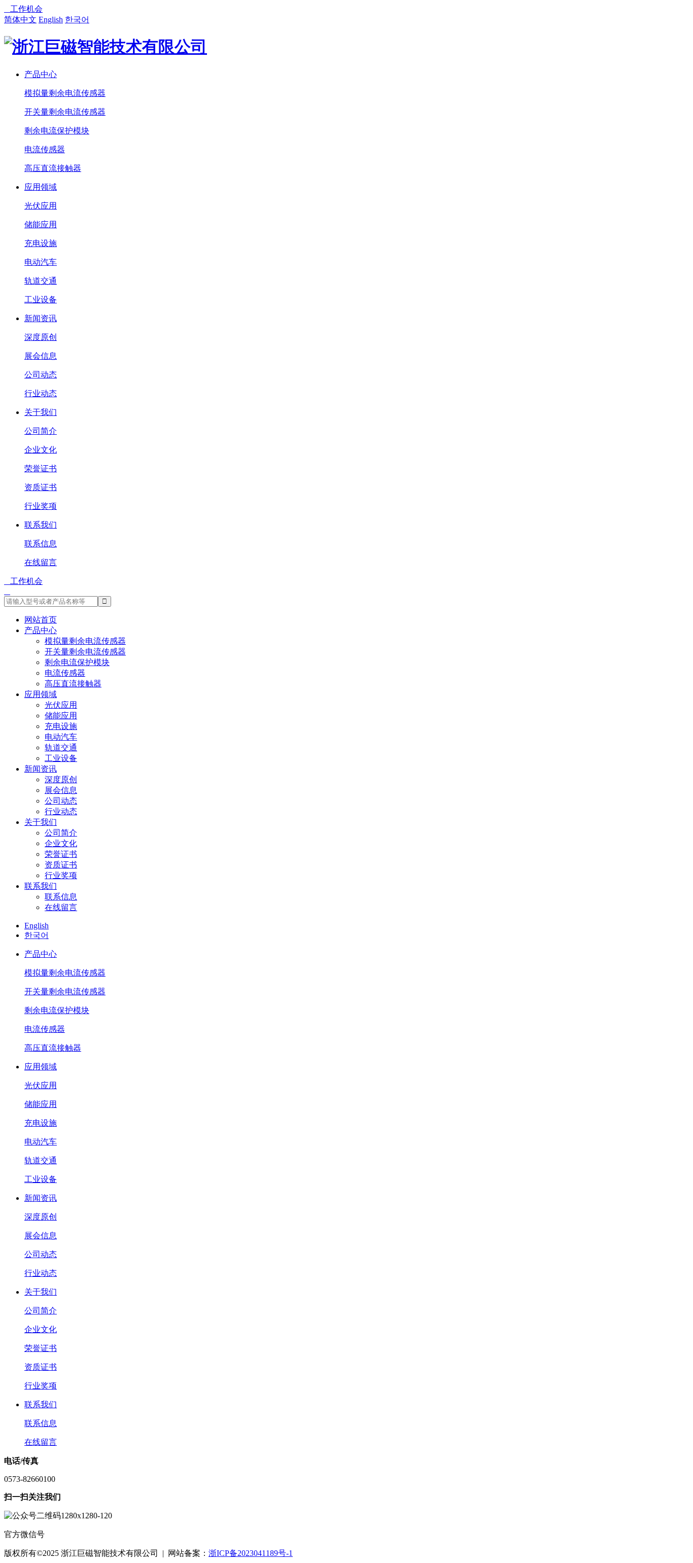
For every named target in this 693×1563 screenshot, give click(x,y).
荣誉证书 (40, 468)
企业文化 (40, 449)
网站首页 (40, 619)
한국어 (77, 19)
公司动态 (40, 374)
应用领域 (40, 187)
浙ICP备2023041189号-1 (251, 1553)
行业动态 (40, 393)
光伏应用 (40, 205)
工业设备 (40, 299)
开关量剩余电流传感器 (65, 112)
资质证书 (40, 487)
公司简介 (40, 431)
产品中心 (40, 74)
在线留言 (40, 562)
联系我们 (40, 524)
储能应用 (40, 224)
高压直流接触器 (52, 168)
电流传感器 (44, 149)
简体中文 (20, 19)
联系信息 (40, 543)
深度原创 (40, 337)
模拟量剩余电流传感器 (65, 93)
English (51, 19)
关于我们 (40, 412)
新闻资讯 (40, 318)
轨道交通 (40, 280)
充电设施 (40, 243)
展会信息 (40, 356)
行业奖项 (40, 506)
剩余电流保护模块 (56, 130)
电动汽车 (40, 262)
